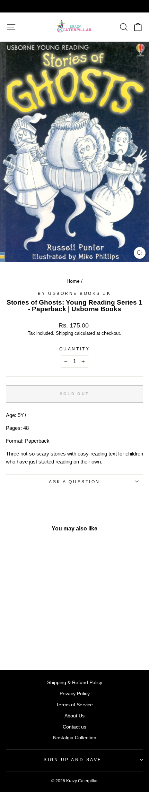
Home (73, 281)
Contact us (74, 727)
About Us (74, 715)
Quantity (74, 349)
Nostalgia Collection (74, 737)
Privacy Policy (75, 693)
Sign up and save (73, 759)
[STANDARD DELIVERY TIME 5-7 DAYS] (74, 6)
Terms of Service (74, 704)
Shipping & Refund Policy (74, 682)
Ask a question (74, 481)
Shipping (64, 333)
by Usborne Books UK (74, 293)
